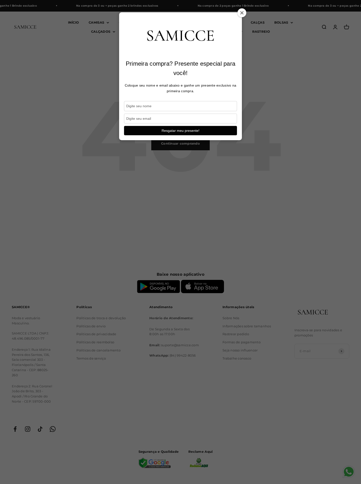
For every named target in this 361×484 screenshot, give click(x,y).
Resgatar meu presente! (180, 131)
